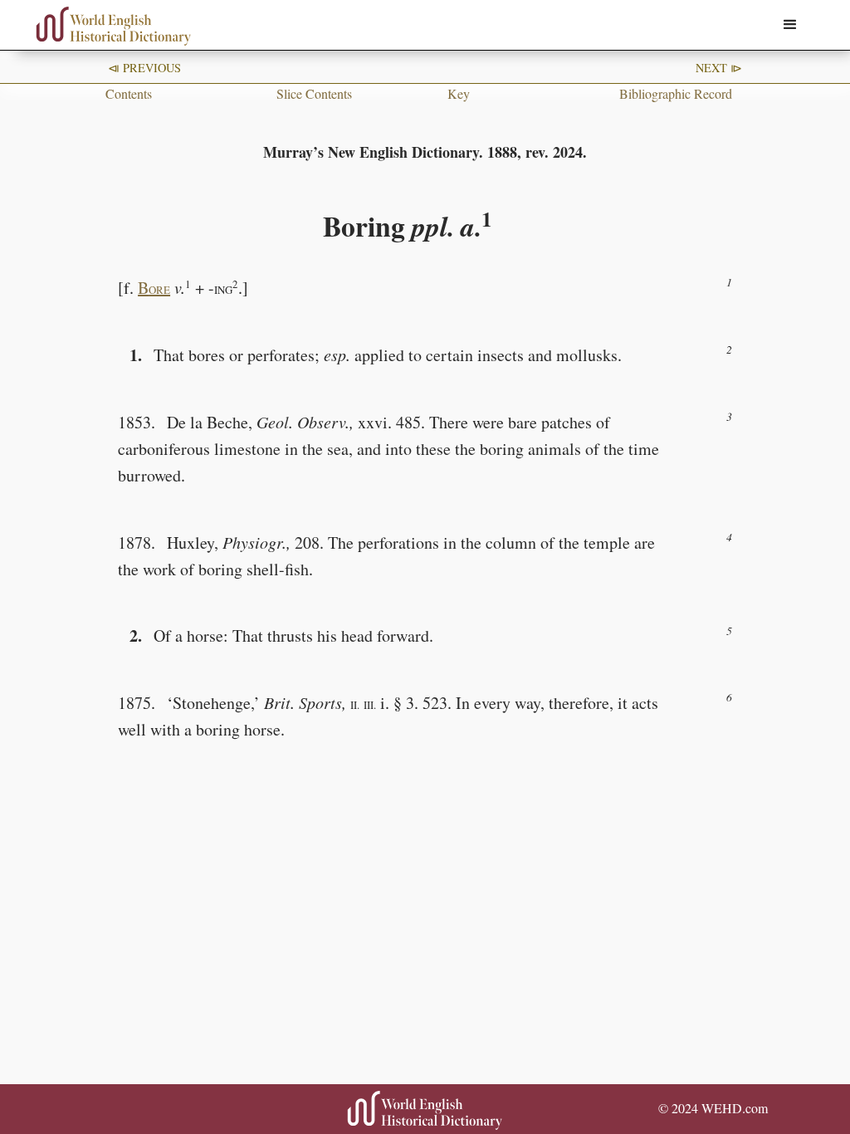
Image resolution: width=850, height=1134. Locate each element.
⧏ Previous (144, 68)
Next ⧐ (719, 68)
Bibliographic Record (675, 93)
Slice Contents (314, 93)
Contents (128, 93)
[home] (114, 26)
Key (458, 93)
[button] (790, 25)
